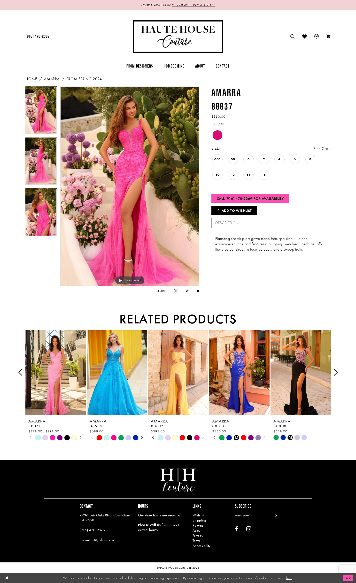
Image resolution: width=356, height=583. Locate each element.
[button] (317, 36)
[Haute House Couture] (178, 36)
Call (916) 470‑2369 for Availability (250, 198)
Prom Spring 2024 (84, 78)
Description (227, 222)
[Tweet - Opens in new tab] (176, 290)
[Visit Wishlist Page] (305, 36)
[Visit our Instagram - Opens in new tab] (248, 529)
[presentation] (55, 372)
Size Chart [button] (322, 148)
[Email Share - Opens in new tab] (198, 291)
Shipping (199, 520)
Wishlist (198, 515)
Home (31, 78)
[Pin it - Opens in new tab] (187, 290)
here (289, 577)
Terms (197, 540)
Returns (198, 525)
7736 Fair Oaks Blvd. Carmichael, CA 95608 (106, 517)
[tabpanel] (41, 112)
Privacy (198, 535)
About (197, 530)
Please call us (149, 524)
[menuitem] (37, 36)
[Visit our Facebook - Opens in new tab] (236, 529)
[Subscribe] (275, 515)
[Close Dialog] (7, 578)
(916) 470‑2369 (93, 530)
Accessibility (202, 545)
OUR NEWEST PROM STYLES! (193, 5)
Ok (348, 577)
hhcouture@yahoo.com (97, 539)
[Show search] (293, 36)
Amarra (52, 78)
